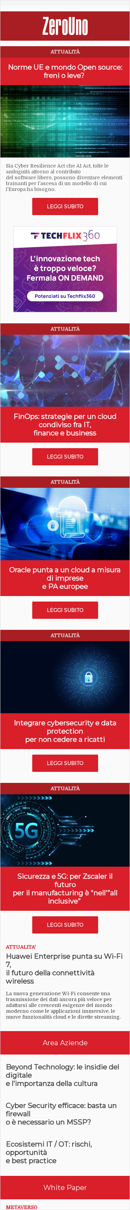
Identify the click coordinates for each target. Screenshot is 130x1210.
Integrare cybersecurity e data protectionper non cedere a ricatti (65, 731)
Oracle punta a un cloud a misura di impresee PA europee (65, 578)
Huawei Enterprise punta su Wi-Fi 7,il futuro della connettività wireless (64, 968)
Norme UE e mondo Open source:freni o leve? (65, 71)
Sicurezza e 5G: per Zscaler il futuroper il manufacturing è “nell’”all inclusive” (65, 888)
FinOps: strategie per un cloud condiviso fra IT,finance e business (65, 424)
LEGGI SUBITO (65, 206)
